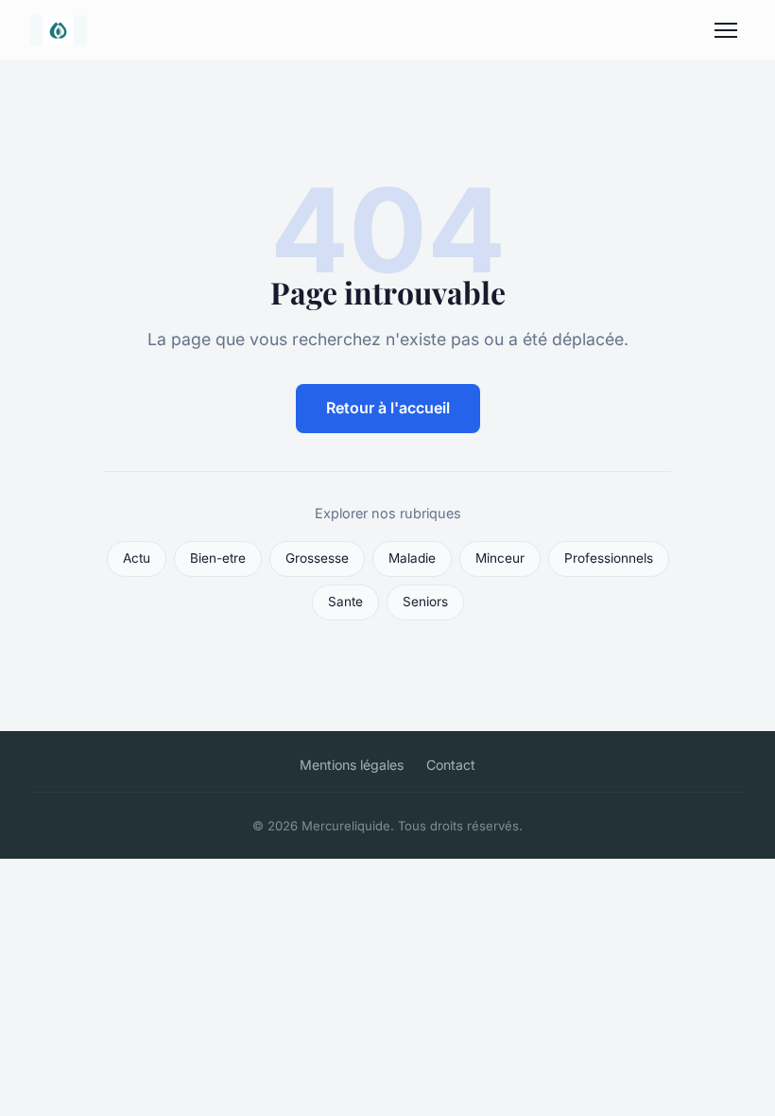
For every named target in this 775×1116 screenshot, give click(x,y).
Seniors (425, 601)
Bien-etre (218, 558)
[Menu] (726, 30)
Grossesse (317, 558)
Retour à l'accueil (388, 407)
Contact (450, 765)
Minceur (500, 558)
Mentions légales (352, 765)
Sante (345, 601)
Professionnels (608, 558)
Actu (136, 558)
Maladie (412, 558)
